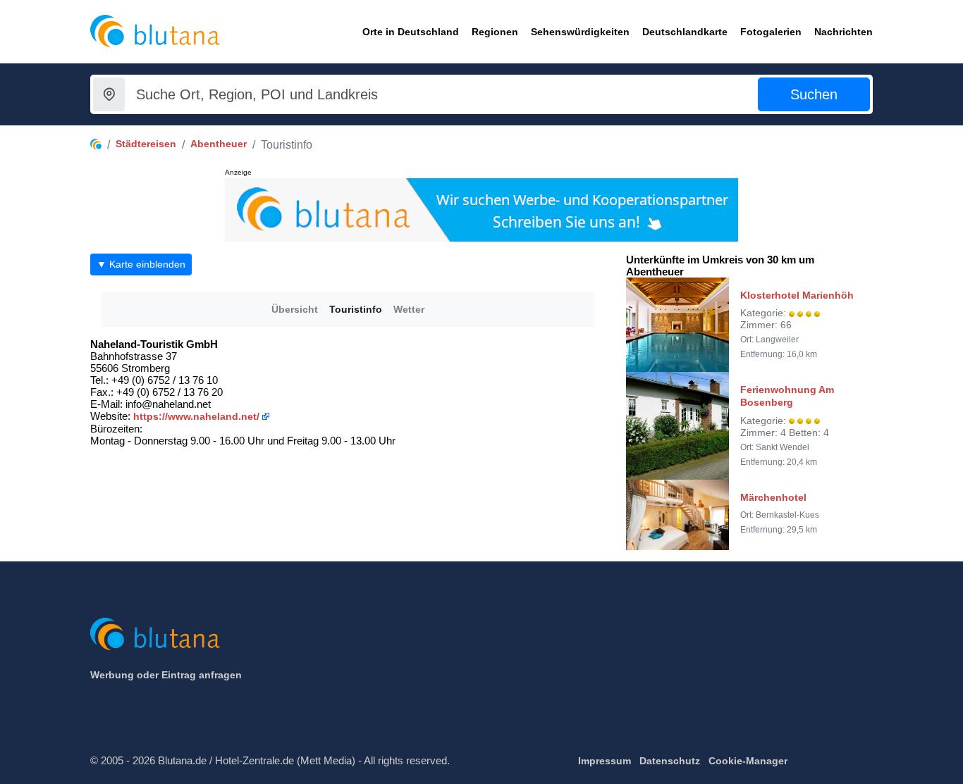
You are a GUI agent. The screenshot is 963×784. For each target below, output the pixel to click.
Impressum (604, 760)
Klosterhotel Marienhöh (797, 295)
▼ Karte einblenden (141, 264)
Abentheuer (218, 143)
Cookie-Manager (748, 760)
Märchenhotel (773, 497)
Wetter (408, 309)
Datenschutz (669, 760)
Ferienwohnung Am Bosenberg (787, 396)
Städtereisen (146, 143)
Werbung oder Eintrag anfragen (166, 674)
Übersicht (294, 309)
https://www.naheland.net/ (196, 416)
